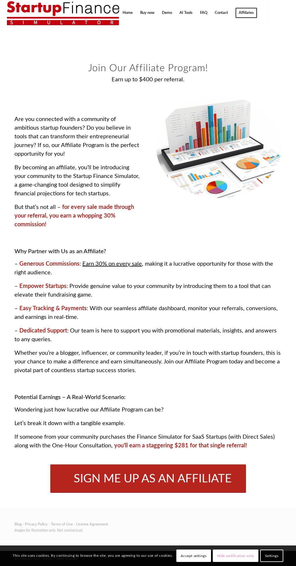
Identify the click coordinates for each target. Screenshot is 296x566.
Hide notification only (235, 556)
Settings (272, 556)
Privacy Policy (36, 524)
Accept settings (193, 556)
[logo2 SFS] (62, 13)
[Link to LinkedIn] (286, 12)
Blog (18, 524)
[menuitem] (127, 13)
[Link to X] (277, 12)
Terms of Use (62, 524)
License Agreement (92, 524)
